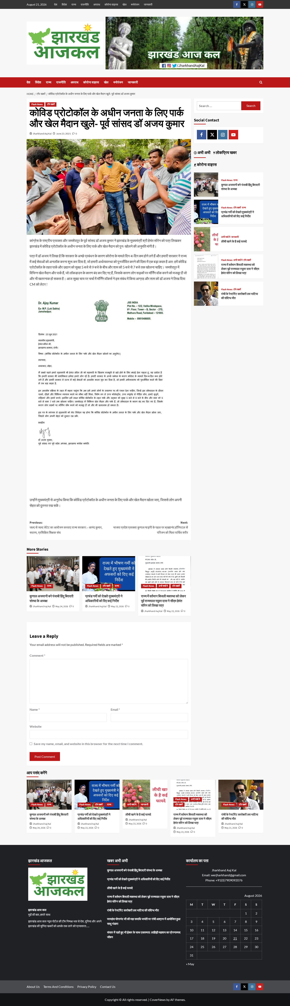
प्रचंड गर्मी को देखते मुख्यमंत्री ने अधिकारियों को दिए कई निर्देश (104, 598)
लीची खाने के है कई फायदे (234, 242)
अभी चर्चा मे (163, 586)
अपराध (96, 4)
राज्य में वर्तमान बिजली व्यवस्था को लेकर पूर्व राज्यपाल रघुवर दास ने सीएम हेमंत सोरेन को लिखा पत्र (163, 601)
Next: (150, 527)
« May (190, 964)
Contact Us (107, 986)
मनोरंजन (135, 4)
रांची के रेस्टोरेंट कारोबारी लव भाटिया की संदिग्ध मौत (133, 910)
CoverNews (158, 999)
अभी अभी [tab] (203, 153)
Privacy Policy (86, 986)
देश (55, 4)
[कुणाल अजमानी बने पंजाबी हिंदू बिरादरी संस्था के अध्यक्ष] (53, 573)
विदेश (64, 4)
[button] (260, 82)
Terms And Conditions (58, 986)
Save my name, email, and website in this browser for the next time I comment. (88, 744)
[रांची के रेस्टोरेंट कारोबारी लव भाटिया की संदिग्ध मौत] (206, 293)
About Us (33, 986)
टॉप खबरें (51, 104)
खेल (124, 4)
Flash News (37, 104)
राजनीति (85, 4)
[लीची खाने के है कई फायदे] (206, 239)
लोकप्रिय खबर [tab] (226, 153)
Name (35, 709)
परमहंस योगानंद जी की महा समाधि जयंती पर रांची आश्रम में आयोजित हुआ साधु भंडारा (143, 921)
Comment (37, 655)
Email (115, 709)
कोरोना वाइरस (111, 4)
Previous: (66, 527)
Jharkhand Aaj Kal (42, 133)
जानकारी (148, 4)
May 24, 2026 (61, 606)
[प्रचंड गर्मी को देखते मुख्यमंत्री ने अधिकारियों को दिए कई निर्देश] (108, 573)
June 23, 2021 (63, 133)
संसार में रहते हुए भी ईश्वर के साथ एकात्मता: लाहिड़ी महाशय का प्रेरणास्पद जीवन (144, 934)
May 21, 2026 (231, 828)
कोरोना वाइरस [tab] (206, 165)
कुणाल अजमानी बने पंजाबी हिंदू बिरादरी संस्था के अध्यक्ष (51, 598)
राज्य (73, 4)
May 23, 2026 (117, 606)
